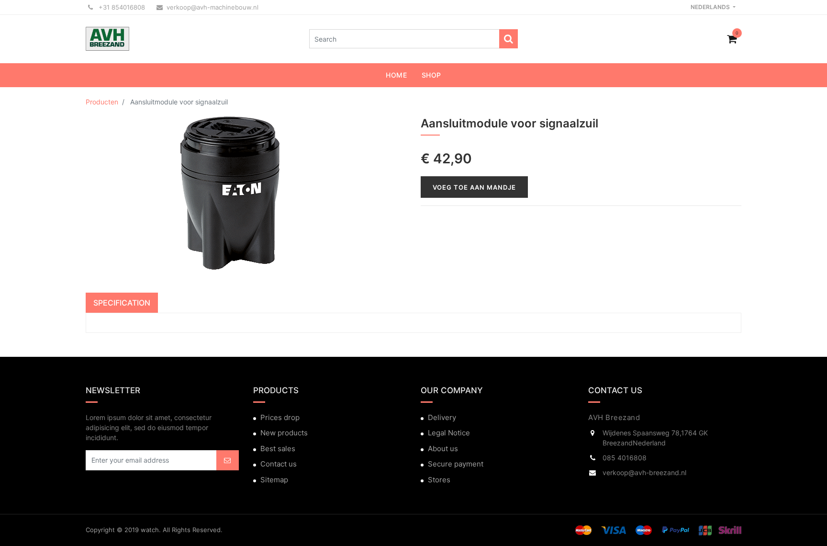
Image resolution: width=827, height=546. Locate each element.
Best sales (277, 448)
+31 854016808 (121, 7)
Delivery (442, 417)
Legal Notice (449, 432)
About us (443, 448)
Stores (439, 479)
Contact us (278, 463)
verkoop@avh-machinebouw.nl (212, 7)
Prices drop (280, 417)
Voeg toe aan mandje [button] (474, 187)
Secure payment (455, 463)
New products (284, 432)
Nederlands (711, 7)
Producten (102, 102)
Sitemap (274, 479)
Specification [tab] (121, 302)
